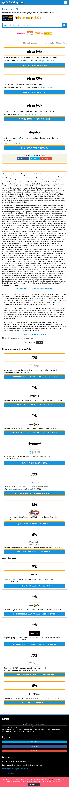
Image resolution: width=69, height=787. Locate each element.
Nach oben (9, 773)
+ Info (41, 13)
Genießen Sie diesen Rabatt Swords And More (34, 376)
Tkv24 (39, 343)
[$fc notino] (48, 33)
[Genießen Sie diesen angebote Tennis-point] (34, 605)
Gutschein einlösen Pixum (34, 463)
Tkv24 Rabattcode (30, 148)
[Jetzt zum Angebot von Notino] (34, 575)
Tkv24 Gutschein (30, 65)
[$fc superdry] (30, 33)
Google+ (46, 159)
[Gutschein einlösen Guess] (34, 694)
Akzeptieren (34, 784)
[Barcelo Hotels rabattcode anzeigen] (34, 543)
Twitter (35, 742)
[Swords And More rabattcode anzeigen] (34, 663)
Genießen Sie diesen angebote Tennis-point (34, 614)
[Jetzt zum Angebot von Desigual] (34, 513)
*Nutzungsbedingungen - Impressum (15, 769)
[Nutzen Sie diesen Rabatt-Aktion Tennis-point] (34, 424)
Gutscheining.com (12, 2)
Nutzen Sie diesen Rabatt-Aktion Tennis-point (34, 432)
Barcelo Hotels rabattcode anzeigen (34, 551)
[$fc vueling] (39, 33)
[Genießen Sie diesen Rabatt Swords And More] (34, 366)
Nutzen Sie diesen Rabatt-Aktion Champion (34, 644)
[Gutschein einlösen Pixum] (34, 452)
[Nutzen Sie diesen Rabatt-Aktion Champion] (34, 633)
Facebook (23, 159)
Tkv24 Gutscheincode (29, 119)
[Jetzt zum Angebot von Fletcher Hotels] (34, 482)
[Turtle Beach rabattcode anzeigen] (34, 396)
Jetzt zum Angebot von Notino (34, 586)
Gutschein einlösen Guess (34, 702)
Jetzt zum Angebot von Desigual (34, 523)
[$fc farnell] (21, 33)
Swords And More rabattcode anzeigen (34, 674)
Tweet (35, 159)
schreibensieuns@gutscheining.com (35, 724)
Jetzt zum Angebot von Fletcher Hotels (34, 493)
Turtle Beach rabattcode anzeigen (34, 404)
